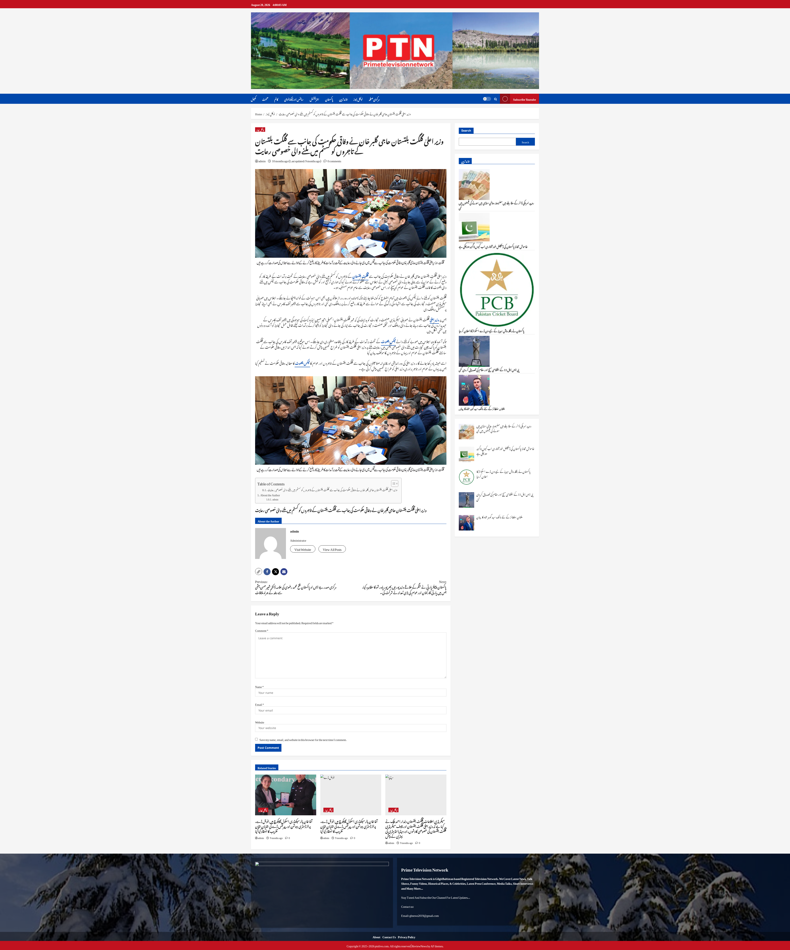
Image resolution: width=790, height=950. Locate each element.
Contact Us (389, 936)
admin (262, 160)
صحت (265, 98)
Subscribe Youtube (524, 98)
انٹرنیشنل (314, 98)
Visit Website (302, 549)
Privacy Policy (406, 936)
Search (466, 130)
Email (259, 703)
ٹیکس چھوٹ (388, 341)
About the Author (270, 494)
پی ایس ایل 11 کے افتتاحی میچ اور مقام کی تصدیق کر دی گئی (489, 369)
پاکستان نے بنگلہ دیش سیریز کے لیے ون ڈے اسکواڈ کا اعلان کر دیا (491, 330)
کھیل (253, 98)
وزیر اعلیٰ (434, 319)
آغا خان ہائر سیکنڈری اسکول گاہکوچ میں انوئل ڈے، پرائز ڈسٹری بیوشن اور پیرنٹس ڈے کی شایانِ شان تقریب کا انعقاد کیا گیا (283, 826)
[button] (258, 571)
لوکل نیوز (358, 98)
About (376, 936)
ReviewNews (419, 945)
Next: (404, 586)
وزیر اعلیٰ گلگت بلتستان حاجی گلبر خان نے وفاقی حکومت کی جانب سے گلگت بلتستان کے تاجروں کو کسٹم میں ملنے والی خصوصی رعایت (332, 489)
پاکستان (329, 98)
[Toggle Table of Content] (392, 483)
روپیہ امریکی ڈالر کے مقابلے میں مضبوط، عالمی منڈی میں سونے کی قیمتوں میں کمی (496, 205)
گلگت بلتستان (360, 276)
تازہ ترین (343, 98)
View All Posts (332, 549)
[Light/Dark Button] (487, 99)
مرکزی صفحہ (374, 98)
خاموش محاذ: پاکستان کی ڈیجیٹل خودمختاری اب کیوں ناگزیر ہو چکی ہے (493, 246)
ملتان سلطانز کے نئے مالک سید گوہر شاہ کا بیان (482, 408)
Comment (261, 629)
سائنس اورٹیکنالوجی (294, 98)
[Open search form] (495, 99)
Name (259, 686)
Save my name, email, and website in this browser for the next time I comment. (303, 739)
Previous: (295, 586)
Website (259, 721)
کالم (276, 98)
